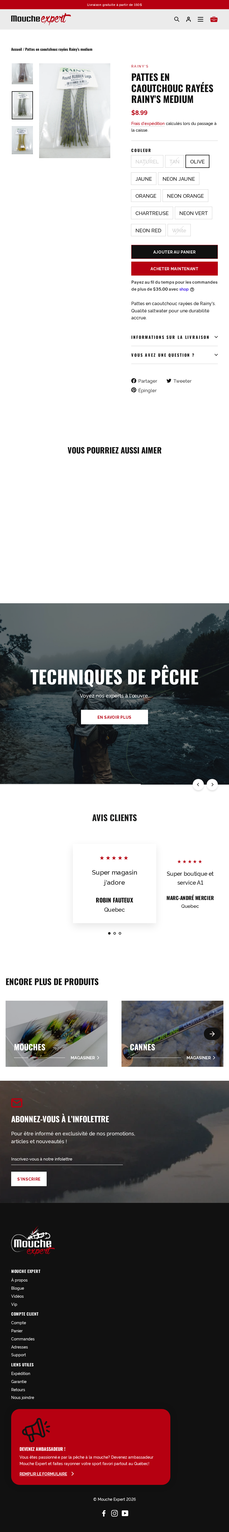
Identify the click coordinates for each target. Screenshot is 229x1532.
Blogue (17, 1287)
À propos (19, 1279)
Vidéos (17, 1296)
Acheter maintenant (175, 268)
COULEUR (141, 150)
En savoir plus (114, 717)
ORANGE (145, 195)
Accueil (16, 49)
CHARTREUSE (152, 212)
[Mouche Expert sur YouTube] (125, 1512)
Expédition (20, 1373)
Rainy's (140, 66)
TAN (175, 161)
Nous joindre (22, 1397)
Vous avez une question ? (163, 355)
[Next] (212, 784)
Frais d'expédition (148, 123)
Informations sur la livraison (170, 337)
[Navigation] (200, 19)
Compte (18, 1322)
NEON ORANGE (185, 195)
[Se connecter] (188, 19)
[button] (212, 1033)
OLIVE (197, 161)
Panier (17, 1330)
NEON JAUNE (179, 178)
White (179, 230)
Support (18, 1354)
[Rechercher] (177, 19)
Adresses (19, 1346)
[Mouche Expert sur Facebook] (104, 1512)
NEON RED (148, 230)
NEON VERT (193, 212)
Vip (14, 1304)
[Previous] (198, 784)
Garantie (19, 1381)
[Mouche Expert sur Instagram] (114, 1512)
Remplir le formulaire (43, 1473)
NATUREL (147, 161)
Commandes (23, 1338)
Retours (18, 1389)
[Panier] (214, 19)
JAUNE (143, 178)
